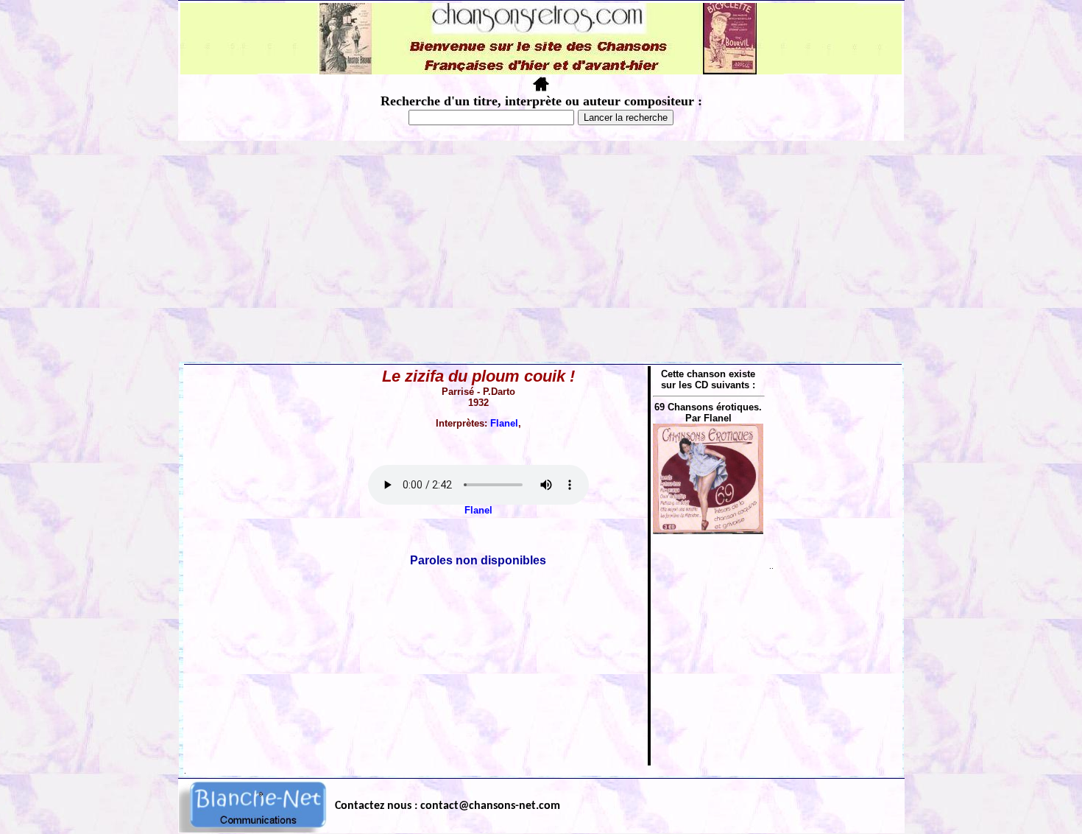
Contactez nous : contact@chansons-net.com (447, 806)
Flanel (504, 423)
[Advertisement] (541, 251)
